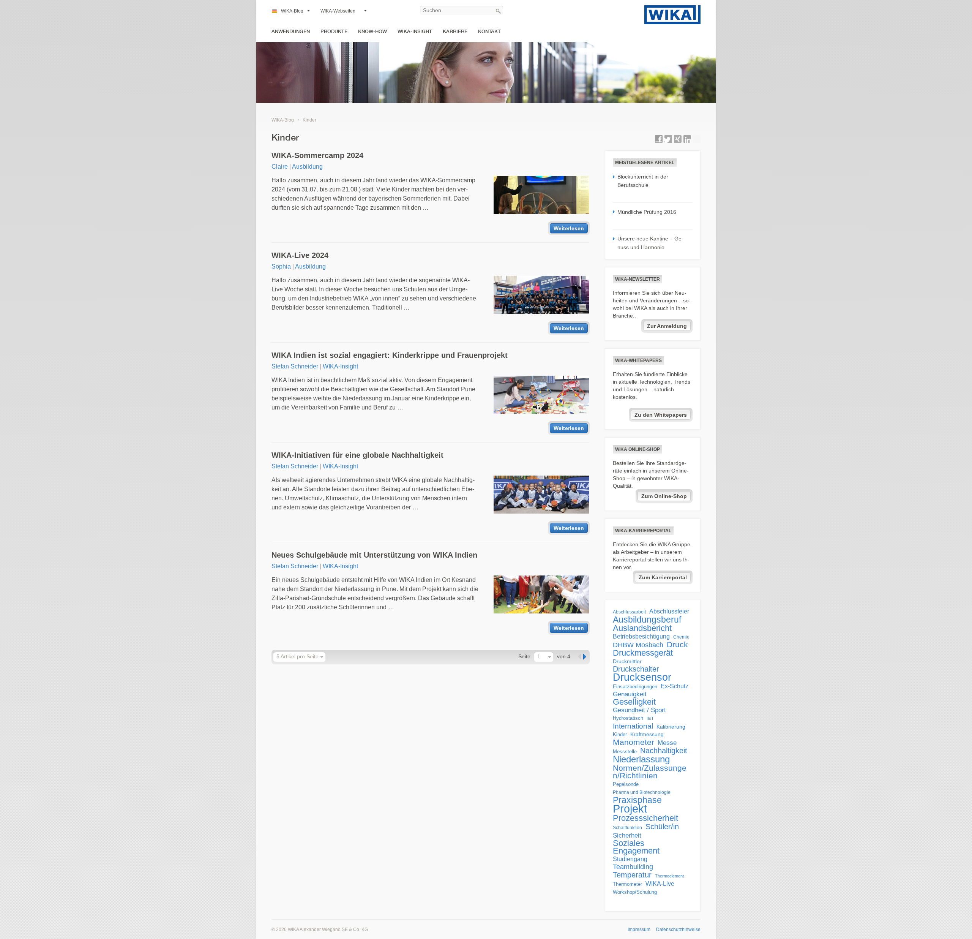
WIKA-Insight (415, 31)
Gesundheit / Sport (639, 710)
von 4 (563, 656)
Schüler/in (662, 826)
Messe (667, 742)
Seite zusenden (697, 139)
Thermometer (627, 884)
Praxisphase (637, 800)
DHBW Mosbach (638, 645)
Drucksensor (642, 677)
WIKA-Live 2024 (299, 255)
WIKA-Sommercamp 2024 (317, 155)
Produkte (333, 31)
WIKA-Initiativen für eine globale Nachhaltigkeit (357, 455)
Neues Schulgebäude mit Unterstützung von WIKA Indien (374, 555)
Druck (677, 644)
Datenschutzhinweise (678, 929)
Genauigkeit (630, 694)
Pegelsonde (626, 784)
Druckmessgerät (643, 653)
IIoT (650, 718)
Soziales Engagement (636, 847)
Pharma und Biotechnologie (642, 792)
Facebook (659, 139)
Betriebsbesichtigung (641, 636)
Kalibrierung (670, 727)
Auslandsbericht (642, 628)
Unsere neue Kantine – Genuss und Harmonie (650, 243)
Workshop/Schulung (635, 892)
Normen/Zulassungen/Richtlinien (649, 771)
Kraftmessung (647, 734)
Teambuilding (633, 867)
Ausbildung (307, 166)
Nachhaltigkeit (663, 750)
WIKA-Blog (292, 11)
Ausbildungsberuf (647, 619)
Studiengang (630, 859)
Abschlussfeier (669, 611)
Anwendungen (290, 31)
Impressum (639, 929)
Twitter (668, 139)
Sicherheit (627, 835)
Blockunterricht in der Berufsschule (642, 181)
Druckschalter (636, 669)
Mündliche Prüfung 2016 (646, 212)
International (633, 726)
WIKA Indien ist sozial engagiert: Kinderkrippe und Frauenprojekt (389, 355)
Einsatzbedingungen (635, 686)
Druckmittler (627, 661)
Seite (524, 656)
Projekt (630, 809)
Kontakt (489, 31)
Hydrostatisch (628, 718)
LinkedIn (687, 139)
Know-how (372, 31)
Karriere (455, 31)
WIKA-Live (659, 883)
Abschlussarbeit (629, 611)
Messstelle (625, 751)
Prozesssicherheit (645, 818)
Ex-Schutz (674, 686)
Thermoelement (669, 876)
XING (678, 139)
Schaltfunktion (627, 827)
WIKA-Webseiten (337, 11)
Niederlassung (641, 759)
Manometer (633, 742)
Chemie (681, 637)
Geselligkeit (634, 702)
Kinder (309, 120)
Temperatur (632, 875)
